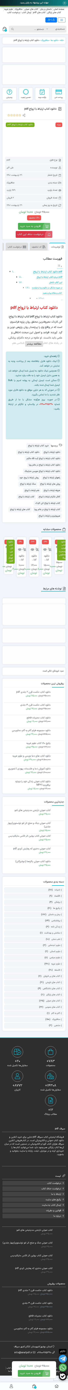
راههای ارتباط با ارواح (51, 477)
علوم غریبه (8, 9)
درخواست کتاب (13, 12)
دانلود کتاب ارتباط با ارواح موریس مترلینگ (42, 471)
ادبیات (57, 890)
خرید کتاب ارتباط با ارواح (38, 445)
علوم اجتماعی (54, 945)
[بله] (63, 1376)
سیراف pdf (38, 1137)
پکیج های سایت (53, 1199)
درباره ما (57, 1216)
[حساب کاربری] (11, 1386)
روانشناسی (55, 920)
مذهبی (57, 1025)
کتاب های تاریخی (53, 982)
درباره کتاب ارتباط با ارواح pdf (49, 277)
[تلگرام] (41, 428)
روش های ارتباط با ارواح (50, 484)
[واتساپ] (63, 1367)
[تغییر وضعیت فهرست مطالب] (59, 267)
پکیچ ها (56, 908)
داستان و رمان (46, 9)
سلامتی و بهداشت (52, 933)
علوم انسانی (55, 951)
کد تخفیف (36, 247)
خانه (62, 40)
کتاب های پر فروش (51, 976)
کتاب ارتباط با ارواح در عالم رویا (47, 509)
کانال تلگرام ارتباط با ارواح (49, 496)
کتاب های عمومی (52, 1007)
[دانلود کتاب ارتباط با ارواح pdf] (34, 138)
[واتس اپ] (41, 417)
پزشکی (57, 902)
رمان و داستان (54, 914)
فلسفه (57, 970)
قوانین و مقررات (53, 1210)
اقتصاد (57, 896)
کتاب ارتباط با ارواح (26, 496)
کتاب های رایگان (54, 12)
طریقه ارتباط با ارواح (52, 490)
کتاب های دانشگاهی (51, 988)
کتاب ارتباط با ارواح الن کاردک (47, 503)
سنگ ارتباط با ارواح (28, 484)
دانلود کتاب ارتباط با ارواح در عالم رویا (44, 465)
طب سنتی (55, 939)
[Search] (12, 29)
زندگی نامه (55, 926)
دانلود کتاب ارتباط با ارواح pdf (47, 272)
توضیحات (55, 247)
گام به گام (55, 1013)
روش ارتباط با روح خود (29, 477)
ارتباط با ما (56, 1194)
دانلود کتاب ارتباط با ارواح (28, 452)
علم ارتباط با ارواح (32, 490)
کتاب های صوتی (31, 9)
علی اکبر (10, 167)
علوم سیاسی (55, 957)
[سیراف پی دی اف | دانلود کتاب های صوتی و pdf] (17, 20)
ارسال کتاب (26, 12)
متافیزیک (18, 9)
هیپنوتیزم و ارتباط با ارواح (49, 516)
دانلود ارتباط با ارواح (52, 452)
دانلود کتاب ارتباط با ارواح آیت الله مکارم (43, 458)
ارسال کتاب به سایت (51, 1205)
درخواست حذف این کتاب (30, 234)
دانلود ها (54, 40)
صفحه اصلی (58, 9)
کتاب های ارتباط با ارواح (20, 509)
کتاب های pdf (39, 12)
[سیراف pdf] (34, 54)
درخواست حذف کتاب (51, 1188)
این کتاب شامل (55, 282)
